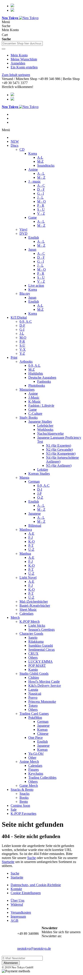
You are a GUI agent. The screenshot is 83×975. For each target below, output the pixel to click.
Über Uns (17, 900)
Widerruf (17, 904)
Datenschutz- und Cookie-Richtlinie (36, 885)
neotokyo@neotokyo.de (34, 948)
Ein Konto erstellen (24, 67)
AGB (14, 920)
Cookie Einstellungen (26, 893)
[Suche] (3, 49)
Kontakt (16, 889)
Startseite (8, 862)
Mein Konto (19, 55)
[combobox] (22, 43)
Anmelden (18, 63)
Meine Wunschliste (24, 59)
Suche (31, 858)
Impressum (18, 916)
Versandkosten (21, 912)
